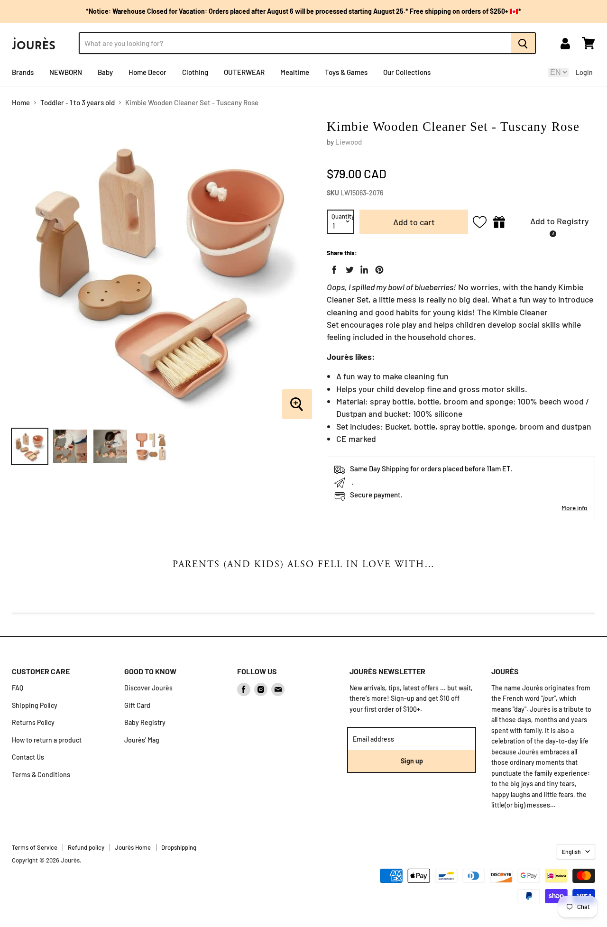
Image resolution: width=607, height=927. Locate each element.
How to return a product (47, 740)
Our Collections (407, 72)
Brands (23, 72)
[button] (552, 222)
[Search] (523, 43)
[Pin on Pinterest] (377, 268)
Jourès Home (133, 847)
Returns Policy (33, 722)
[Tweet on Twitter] (347, 268)
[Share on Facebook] (332, 268)
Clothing (195, 72)
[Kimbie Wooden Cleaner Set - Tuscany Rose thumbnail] (29, 446)
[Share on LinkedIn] (362, 268)
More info (574, 508)
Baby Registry (145, 722)
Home (21, 103)
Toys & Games (346, 72)
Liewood (348, 142)
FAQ (17, 688)
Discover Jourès (148, 688)
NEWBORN (65, 72)
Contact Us (28, 757)
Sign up (412, 761)
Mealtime (294, 72)
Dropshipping (178, 847)
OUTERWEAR (244, 72)
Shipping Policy (34, 705)
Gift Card (137, 705)
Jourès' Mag (141, 740)
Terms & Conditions (41, 775)
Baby (105, 72)
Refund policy (86, 847)
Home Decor (147, 72)
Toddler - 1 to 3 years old (77, 103)
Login (584, 72)
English (571, 851)
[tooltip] (553, 233)
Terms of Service (34, 847)
